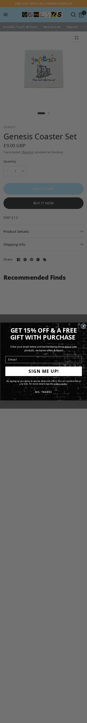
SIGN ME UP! (44, 371)
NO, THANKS (43, 391)
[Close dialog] (83, 326)
